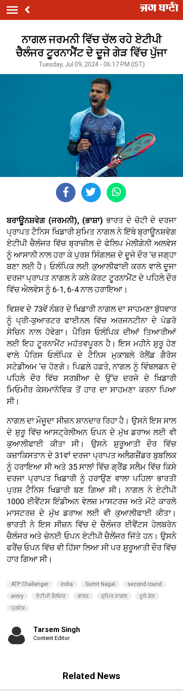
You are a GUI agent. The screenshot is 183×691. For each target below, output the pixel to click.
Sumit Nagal (100, 584)
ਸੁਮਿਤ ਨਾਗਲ (114, 596)
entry (17, 596)
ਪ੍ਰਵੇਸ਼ (18, 608)
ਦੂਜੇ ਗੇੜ (147, 596)
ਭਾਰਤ (83, 596)
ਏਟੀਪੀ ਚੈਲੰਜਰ (50, 596)
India (67, 584)
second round (144, 584)
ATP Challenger (29, 584)
